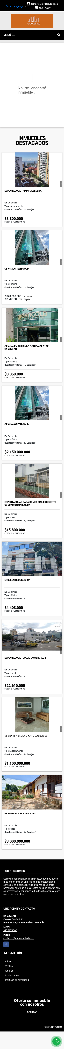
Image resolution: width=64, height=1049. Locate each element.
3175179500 (45, 8)
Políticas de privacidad (17, 980)
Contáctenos (12, 975)
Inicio (8, 961)
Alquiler (9, 970)
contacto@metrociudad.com (44, 4)
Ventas (9, 966)
